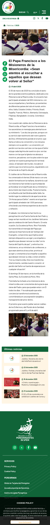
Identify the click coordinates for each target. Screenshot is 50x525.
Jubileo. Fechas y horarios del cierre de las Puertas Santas (34, 371)
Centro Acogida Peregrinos (15, 492)
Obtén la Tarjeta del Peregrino (17, 483)
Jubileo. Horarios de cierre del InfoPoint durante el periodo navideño (32, 360)
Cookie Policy (10, 471)
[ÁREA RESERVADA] (18, 18)
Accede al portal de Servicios (16, 488)
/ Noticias (10, 25)
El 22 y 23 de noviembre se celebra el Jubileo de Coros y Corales (33, 396)
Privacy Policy (10, 466)
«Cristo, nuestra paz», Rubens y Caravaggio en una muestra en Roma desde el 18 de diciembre (33, 385)
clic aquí (24, 515)
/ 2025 (16, 25)
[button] (28, 324)
